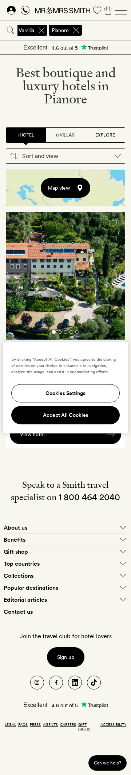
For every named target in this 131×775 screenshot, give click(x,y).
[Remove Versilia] (41, 30)
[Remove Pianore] (76, 30)
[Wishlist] (97, 10)
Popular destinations (31, 587)
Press (35, 724)
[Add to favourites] (113, 223)
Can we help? (107, 763)
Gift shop (16, 551)
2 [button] (59, 333)
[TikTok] (94, 682)
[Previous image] (17, 277)
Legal (10, 724)
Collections (18, 575)
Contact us (18, 611)
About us (15, 527)
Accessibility (113, 724)
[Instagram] (37, 682)
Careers (68, 724)
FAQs (23, 724)
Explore (105, 135)
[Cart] (108, 10)
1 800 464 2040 (89, 497)
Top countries (22, 563)
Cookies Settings (65, 393)
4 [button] (71, 333)
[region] (65, 387)
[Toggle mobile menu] (121, 10)
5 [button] (77, 333)
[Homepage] (62, 10)
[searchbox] (107, 30)
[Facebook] (56, 682)
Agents (50, 724)
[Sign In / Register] (11, 10)
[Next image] (114, 277)
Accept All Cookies (65, 415)
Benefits (14, 539)
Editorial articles (25, 599)
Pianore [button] (60, 30)
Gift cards (84, 726)
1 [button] (54, 333)
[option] (65, 276)
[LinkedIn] (75, 682)
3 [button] (65, 333)
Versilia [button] (26, 30)
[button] (65, 156)
